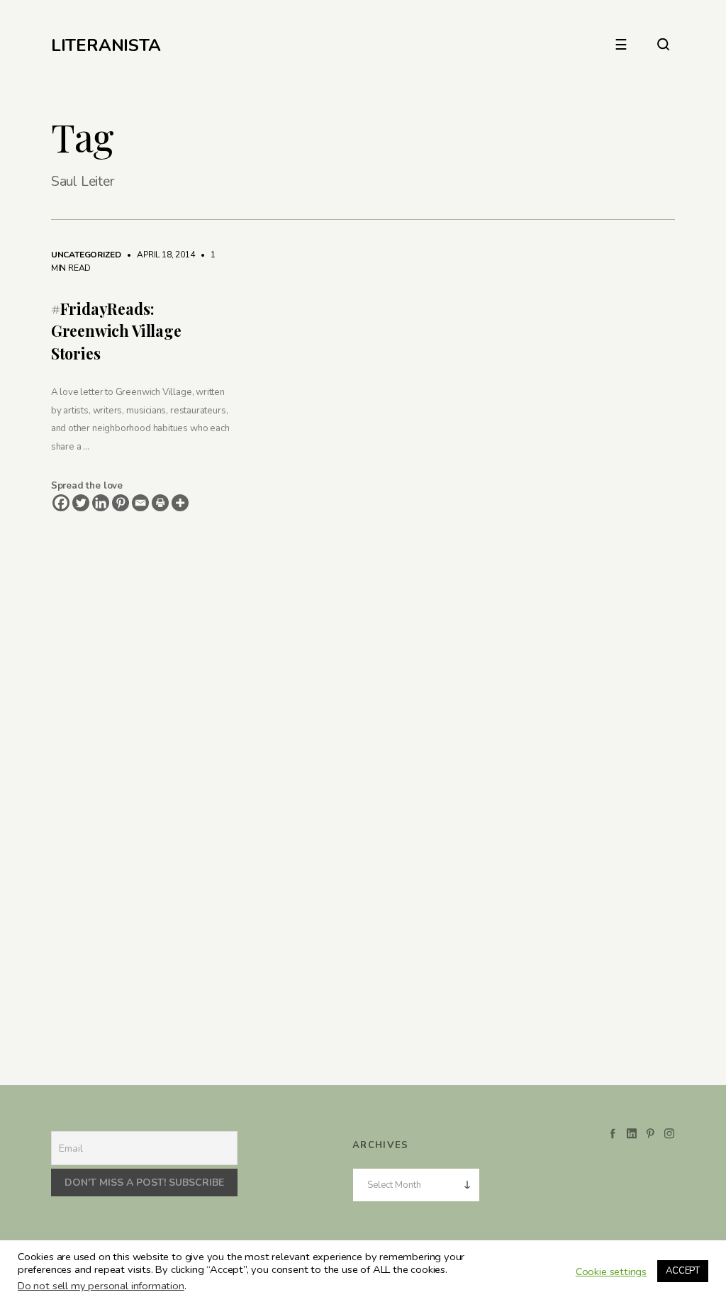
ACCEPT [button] (683, 1270)
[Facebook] (60, 502)
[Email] (140, 502)
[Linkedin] (100, 502)
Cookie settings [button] (611, 1271)
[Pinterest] (120, 502)
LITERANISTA (106, 45)
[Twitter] (80, 502)
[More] (180, 502)
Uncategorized (86, 254)
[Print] (160, 502)
